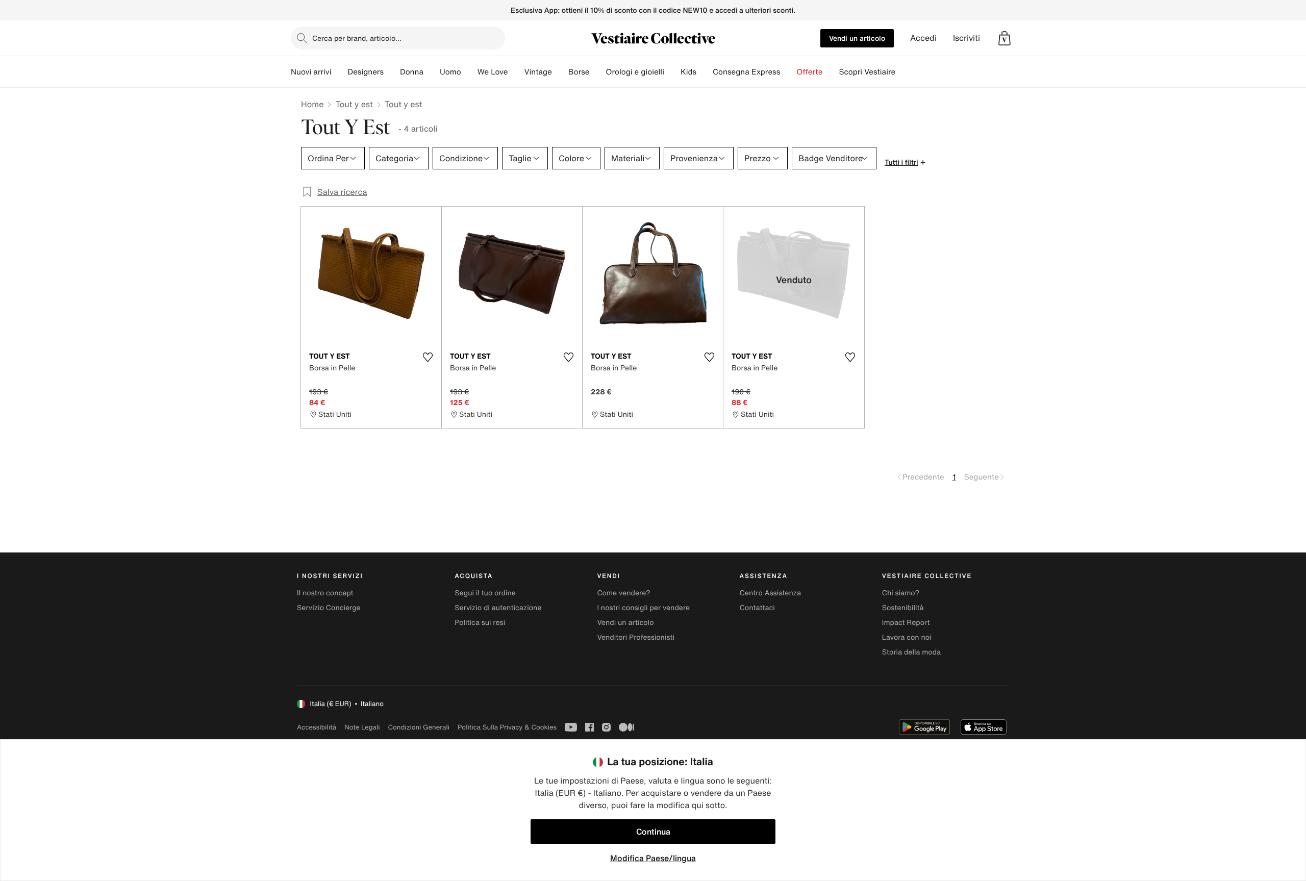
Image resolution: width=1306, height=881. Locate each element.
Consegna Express (746, 72)
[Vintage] (560, 72)
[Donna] (432, 72)
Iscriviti (966, 38)
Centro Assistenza (770, 593)
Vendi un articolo (857, 38)
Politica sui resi (480, 622)
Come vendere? (623, 593)
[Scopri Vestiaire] (903, 72)
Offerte (809, 72)
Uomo (450, 72)
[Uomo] (469, 72)
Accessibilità (316, 727)
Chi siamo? (900, 593)
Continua (653, 831)
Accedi (923, 38)
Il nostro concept (325, 593)
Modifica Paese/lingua (653, 858)
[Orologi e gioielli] (672, 72)
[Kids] (704, 72)
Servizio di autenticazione (498, 607)
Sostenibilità (903, 607)
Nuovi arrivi (311, 72)
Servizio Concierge (329, 607)
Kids (688, 72)
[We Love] (516, 72)
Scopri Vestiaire (867, 72)
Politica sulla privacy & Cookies (507, 727)
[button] (1004, 38)
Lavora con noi (907, 637)
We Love (493, 72)
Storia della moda (911, 652)
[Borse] (597, 72)
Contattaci (757, 607)
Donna (411, 72)
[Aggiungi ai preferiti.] (427, 357)
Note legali (362, 727)
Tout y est (353, 104)
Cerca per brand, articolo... (356, 38)
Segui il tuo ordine (485, 593)
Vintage (537, 72)
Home (312, 104)
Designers (365, 72)
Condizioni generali (418, 727)
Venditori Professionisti (635, 637)
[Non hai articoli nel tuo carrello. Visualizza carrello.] (1004, 38)
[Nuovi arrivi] (339, 72)
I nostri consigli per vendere (643, 607)
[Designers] (392, 72)
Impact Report (906, 622)
